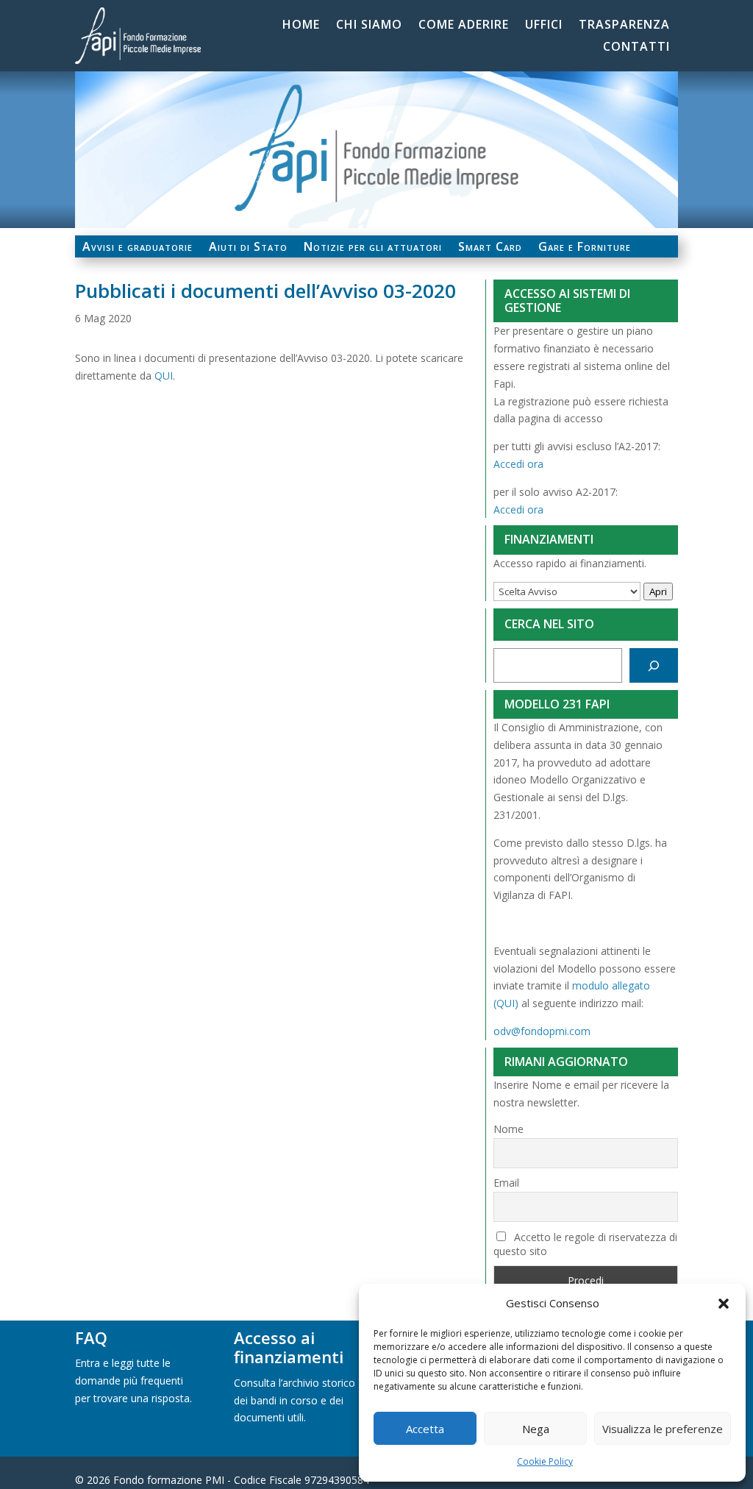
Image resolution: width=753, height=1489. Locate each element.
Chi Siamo (369, 25)
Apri (658, 591)
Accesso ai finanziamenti (288, 1347)
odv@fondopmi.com (541, 1031)
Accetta (425, 1428)
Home (301, 25)
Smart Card (490, 248)
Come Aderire (463, 25)
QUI (163, 376)
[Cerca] (653, 665)
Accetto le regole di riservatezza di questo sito (585, 1244)
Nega (535, 1428)
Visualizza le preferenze (662, 1428)
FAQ (91, 1337)
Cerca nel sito (549, 624)
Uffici (544, 25)
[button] (723, 1303)
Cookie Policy (545, 1461)
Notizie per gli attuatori (373, 248)
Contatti (636, 47)
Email (506, 1183)
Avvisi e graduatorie (137, 248)
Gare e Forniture (584, 248)
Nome (508, 1129)
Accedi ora (518, 464)
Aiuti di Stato (248, 248)
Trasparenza (624, 25)
